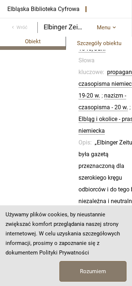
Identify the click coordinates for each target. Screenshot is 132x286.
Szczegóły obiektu (99, 43)
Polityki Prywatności (64, 252)
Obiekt (33, 41)
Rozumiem (93, 271)
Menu (103, 27)
